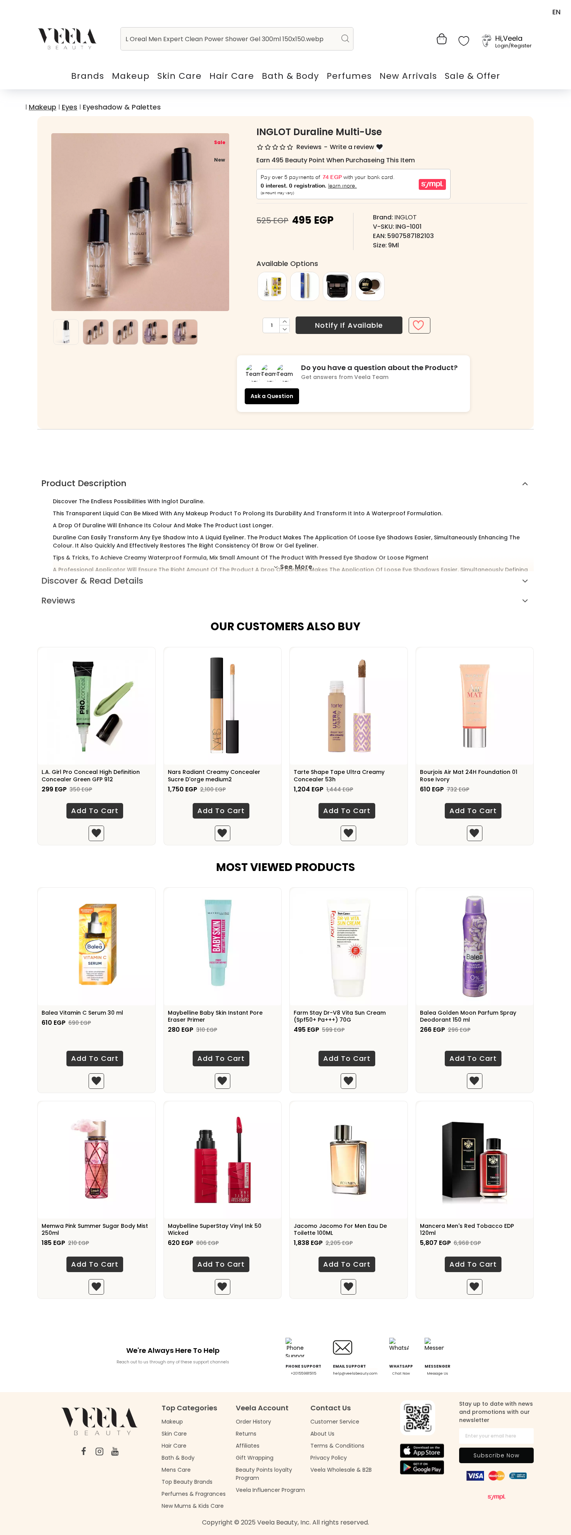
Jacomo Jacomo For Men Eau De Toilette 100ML (340, 1229)
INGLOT (405, 217)
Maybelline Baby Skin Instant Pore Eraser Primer (215, 1016)
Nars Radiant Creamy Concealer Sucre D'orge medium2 (214, 775)
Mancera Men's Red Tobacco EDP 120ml (467, 1229)
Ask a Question (272, 396)
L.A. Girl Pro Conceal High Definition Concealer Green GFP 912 (91, 775)
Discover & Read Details (92, 581)
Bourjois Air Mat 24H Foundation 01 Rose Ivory (468, 775)
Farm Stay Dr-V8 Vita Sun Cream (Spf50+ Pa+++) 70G (340, 1016)
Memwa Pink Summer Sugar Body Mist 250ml (95, 1229)
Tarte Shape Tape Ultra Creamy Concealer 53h (339, 775)
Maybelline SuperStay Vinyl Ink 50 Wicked (214, 1229)
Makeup (42, 107)
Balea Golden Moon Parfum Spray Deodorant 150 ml (468, 1016)
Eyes (69, 107)
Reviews (58, 601)
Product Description (84, 483)
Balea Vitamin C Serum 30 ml (82, 1012)
